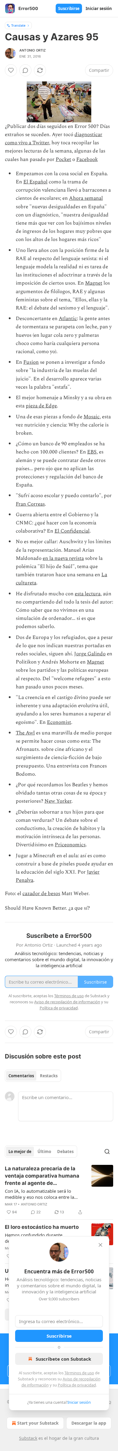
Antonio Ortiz (32, 50)
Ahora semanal (86, 198)
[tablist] (33, 1076)
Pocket (63, 159)
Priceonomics (70, 845)
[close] (100, 1245)
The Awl (25, 733)
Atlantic (68, 319)
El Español (35, 182)
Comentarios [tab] (21, 1075)
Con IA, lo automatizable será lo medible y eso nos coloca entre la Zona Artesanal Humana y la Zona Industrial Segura (40, 1194)
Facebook (87, 159)
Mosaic (92, 417)
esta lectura (87, 594)
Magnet (93, 283)
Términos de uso (79, 1373)
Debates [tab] (65, 1151)
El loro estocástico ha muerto (42, 1227)
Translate (18, 25)
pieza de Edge (41, 406)
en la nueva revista (63, 558)
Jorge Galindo (90, 654)
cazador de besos (41, 894)
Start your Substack (38, 1423)
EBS (92, 452)
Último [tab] (44, 1151)
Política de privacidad (77, 1385)
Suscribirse (69, 8)
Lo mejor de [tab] (19, 1151)
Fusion (31, 362)
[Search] (107, 1151)
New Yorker (57, 801)
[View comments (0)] (25, 70)
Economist (59, 722)
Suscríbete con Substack (63, 1359)
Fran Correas (30, 504)
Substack (28, 1438)
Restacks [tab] (48, 1075)
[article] (59, 1190)
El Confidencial (72, 531)
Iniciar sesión (99, 8)
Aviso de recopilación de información (67, 1002)
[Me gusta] (11, 70)
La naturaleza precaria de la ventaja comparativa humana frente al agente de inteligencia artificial (42, 1176)
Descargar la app (88, 1423)
